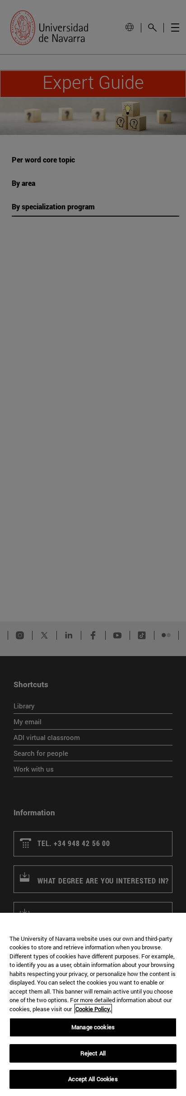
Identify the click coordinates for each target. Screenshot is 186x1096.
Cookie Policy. (93, 1009)
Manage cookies (93, 1027)
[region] (93, 1004)
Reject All (93, 1053)
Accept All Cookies (92, 1079)
